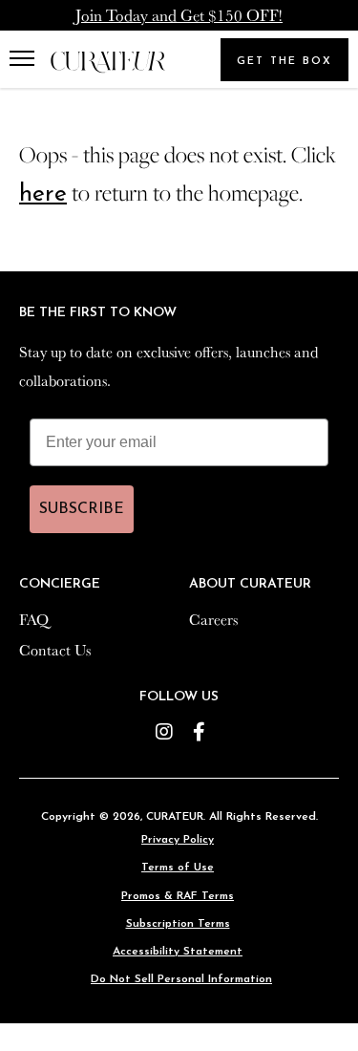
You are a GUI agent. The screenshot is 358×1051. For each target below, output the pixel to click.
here (43, 194)
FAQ (34, 619)
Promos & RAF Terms (177, 896)
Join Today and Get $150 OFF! (179, 15)
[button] (26, 59)
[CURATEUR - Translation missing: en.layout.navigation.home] (108, 62)
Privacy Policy (177, 840)
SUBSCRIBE (81, 509)
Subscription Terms (178, 924)
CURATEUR (174, 817)
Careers (213, 619)
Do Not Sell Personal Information (181, 979)
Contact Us (55, 649)
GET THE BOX (284, 61)
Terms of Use (177, 867)
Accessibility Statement (177, 951)
